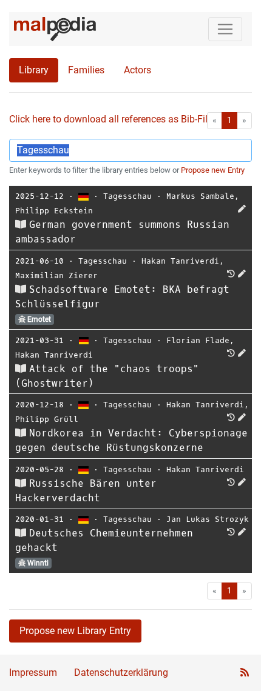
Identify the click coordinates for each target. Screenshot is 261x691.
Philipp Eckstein (54, 210)
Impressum (33, 672)
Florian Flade (197, 340)
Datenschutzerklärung (121, 672)
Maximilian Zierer (56, 275)
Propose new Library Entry (75, 630)
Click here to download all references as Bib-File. (112, 119)
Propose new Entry (213, 170)
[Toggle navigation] (225, 29)
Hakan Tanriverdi (180, 261)
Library (34, 70)
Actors (137, 70)
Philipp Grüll (46, 419)
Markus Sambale (200, 196)
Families (86, 70)
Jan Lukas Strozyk (207, 519)
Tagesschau (127, 196)
